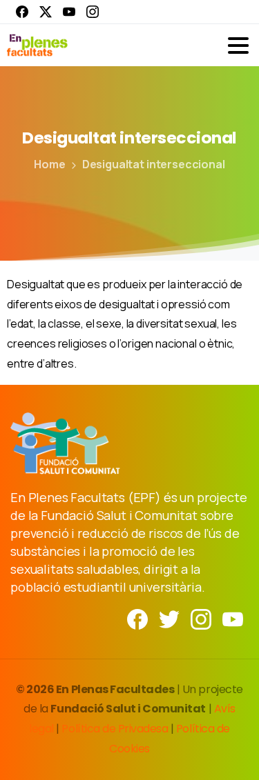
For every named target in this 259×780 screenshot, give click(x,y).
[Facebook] (22, 12)
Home (49, 164)
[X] (45, 12)
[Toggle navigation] (238, 45)
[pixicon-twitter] (169, 618)
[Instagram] (92, 12)
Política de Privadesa (114, 729)
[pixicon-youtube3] (233, 618)
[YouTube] (69, 12)
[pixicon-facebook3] (137, 618)
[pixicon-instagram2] (201, 618)
